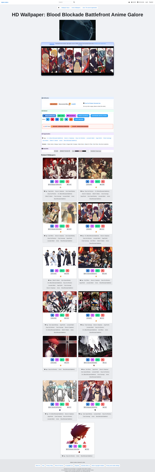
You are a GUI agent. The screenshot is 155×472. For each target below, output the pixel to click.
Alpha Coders (4, 2)
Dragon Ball (69, 144)
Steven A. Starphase (69, 138)
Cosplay (75, 144)
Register (151, 2)
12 (62, 270)
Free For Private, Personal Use (92, 103)
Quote (60, 144)
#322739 (77, 151)
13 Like (61, 115)
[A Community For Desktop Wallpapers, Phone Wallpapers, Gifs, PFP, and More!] (58, 7)
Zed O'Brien (45, 140)
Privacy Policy (49, 465)
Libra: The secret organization (90, 7)
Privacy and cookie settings (112, 465)
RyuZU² (64, 187)
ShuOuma (64, 410)
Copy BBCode (79, 119)
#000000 (84, 151)
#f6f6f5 (87, 151)
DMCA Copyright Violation (98, 465)
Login (146, 2)
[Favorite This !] (57, 404)
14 (62, 226)
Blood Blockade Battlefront (70, 140)
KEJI (81, 452)
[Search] (74, 2)
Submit (134, 2)
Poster (64, 144)
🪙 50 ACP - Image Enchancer (79, 126)
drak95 (73, 104)
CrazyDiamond (99, 365)
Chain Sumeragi (107, 138)
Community (141, 2)
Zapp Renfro (99, 138)
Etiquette (77, 465)
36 (62, 181)
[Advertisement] (77, 85)
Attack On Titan (88, 144)
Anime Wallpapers (76, 7)
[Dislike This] (67, 404)
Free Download (50, 115)
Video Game (50, 144)
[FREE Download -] (52, 404)
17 (98, 181)
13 (98, 226)
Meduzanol (99, 410)
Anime (60, 140)
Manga (56, 144)
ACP (46, 126)
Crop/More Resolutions (99, 115)
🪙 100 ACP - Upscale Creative (60, 126)
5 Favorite (71, 115)
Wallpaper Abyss (65, 7)
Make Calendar (83, 115)
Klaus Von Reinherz (80, 138)
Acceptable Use (69, 465)
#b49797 (80, 151)
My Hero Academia (103, 144)
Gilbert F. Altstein (54, 140)
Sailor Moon (81, 144)
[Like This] (80, 446)
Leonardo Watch (90, 138)
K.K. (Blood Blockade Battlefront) (55, 138)
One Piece (96, 144)
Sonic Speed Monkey (70, 191)
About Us (38, 465)
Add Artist (53, 104)
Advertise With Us (85, 465)
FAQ (43, 465)
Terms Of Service (59, 465)
